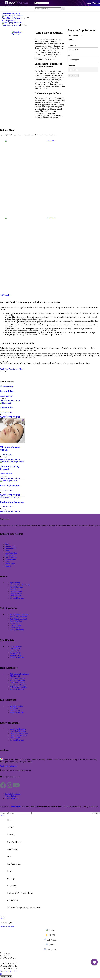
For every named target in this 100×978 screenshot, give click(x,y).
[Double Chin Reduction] (10, 497)
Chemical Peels (16, 625)
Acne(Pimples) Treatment (19, 614)
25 (4, 971)
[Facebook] (3, 785)
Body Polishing (16, 646)
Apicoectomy (15, 583)
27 (9, 971)
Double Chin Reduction (12, 502)
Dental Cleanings (16, 587)
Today (3, 977)
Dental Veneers (15, 596)
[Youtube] (16, 785)
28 (11, 971)
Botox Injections (16, 621)
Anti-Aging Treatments (11, 25)
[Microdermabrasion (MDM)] (12, 442)
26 (6, 971)
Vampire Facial (15, 655)
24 (1, 971)
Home (4, 13)
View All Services (17, 598)
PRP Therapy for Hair (18, 687)
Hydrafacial (14, 651)
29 (14, 971)
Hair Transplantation (17, 678)
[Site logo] (16, 7)
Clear (9, 977)
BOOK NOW (73, 76)
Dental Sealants (16, 594)
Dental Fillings (15, 589)
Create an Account (7, 927)
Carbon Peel (14, 623)
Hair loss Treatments (17, 680)
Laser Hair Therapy (17, 683)
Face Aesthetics (13, 13)
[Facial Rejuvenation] (8, 481)
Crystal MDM (15, 649)
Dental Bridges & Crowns (20, 585)
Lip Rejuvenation (16, 706)
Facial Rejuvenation (10, 485)
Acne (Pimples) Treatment (12, 18)
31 (1, 974)
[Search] (63, 8)
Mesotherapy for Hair (18, 685)
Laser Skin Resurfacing (19, 733)
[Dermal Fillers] (6, 386)
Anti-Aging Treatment (18, 619)
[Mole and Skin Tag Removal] (12, 462)
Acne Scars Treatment (18, 617)
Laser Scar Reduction (18, 729)
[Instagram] (10, 785)
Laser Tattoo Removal (18, 735)
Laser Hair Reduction (18, 731)
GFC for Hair (15, 676)
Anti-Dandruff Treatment (19, 674)
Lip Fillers (14, 708)
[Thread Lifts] (5, 403)
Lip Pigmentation (16, 710)
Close (2, 815)
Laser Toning (15, 738)
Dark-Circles (15, 628)
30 (16, 971)
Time (70, 55)
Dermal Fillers (7, 391)
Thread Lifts (6, 407)
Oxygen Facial (15, 653)
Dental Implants (16, 591)
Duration (71, 65)
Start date (72, 46)
